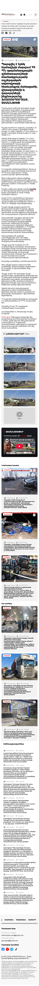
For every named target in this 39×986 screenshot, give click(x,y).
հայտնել (32, 189)
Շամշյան (7, 39)
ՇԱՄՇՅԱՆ (9, 920)
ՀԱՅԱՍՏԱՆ (21, 920)
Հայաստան (7, 514)
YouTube (23, 436)
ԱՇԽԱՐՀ (32, 920)
